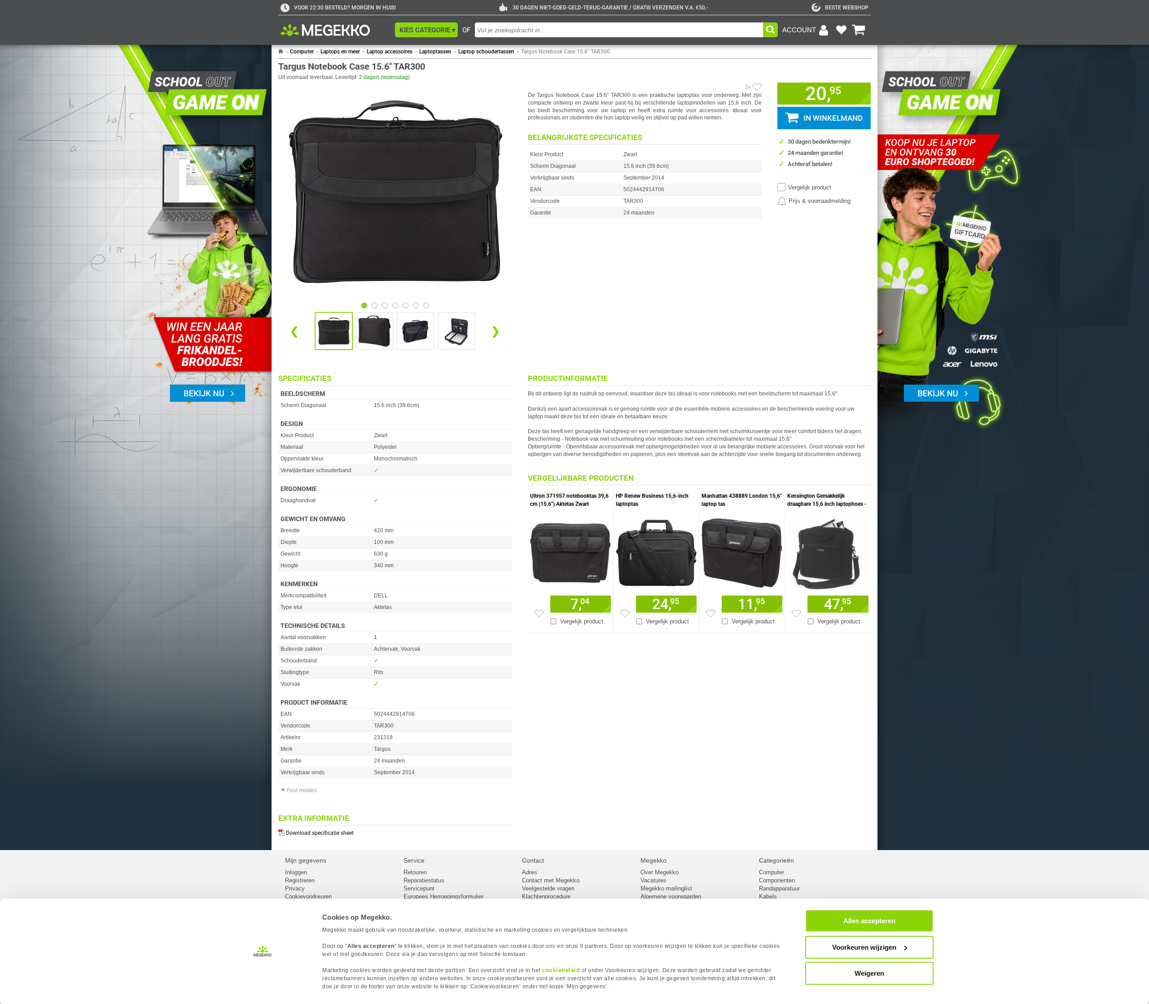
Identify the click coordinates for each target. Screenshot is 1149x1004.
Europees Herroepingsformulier (443, 896)
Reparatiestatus (423, 880)
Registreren (300, 880)
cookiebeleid (561, 970)
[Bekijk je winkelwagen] (858, 30)
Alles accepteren (869, 921)
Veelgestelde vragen (548, 888)
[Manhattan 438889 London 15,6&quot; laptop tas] (742, 550)
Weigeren (869, 973)
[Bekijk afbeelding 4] (405, 305)
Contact (533, 860)
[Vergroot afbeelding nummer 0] (333, 331)
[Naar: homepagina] (280, 51)
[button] (426, 29)
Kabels (768, 896)
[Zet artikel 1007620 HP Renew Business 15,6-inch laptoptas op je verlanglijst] (624, 613)
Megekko (653, 860)
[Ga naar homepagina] (335, 30)
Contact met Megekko (550, 880)
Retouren (415, 872)
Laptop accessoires (389, 51)
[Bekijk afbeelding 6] (426, 305)
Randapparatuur (779, 888)
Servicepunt (418, 888)
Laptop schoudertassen (486, 51)
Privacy (295, 888)
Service (414, 860)
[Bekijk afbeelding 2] (385, 305)
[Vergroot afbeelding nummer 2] (415, 331)
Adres (529, 872)
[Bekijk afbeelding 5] (416, 305)
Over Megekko (659, 872)
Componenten (777, 880)
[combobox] (619, 29)
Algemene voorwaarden (670, 896)
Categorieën (776, 860)
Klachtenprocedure (546, 896)
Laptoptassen (435, 51)
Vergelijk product (809, 187)
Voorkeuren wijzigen (864, 947)
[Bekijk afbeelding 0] (364, 305)
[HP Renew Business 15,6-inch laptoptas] (656, 550)
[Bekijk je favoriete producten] (841, 30)
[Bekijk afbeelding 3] (395, 305)
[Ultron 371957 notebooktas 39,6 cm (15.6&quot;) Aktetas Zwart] (570, 550)
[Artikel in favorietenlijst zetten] (757, 87)
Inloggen (296, 872)
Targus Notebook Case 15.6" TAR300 (565, 51)
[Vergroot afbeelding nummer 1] (374, 331)
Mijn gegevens (305, 860)
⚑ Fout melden (299, 790)
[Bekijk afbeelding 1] (374, 305)
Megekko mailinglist (666, 888)
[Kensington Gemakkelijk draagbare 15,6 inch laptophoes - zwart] (827, 550)
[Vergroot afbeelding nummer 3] (456, 331)
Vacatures (653, 880)
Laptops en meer (340, 51)
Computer (302, 51)
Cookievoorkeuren (308, 896)
